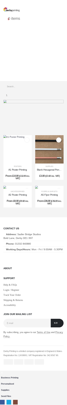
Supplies (49, 166)
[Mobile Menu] (33, 3)
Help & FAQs (10, 285)
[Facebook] (4, 258)
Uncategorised (18, 191)
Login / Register (11, 290)
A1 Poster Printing (17, 169)
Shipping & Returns (13, 300)
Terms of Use (43, 332)
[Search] (59, 86)
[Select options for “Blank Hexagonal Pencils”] (58, 140)
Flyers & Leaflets (49, 191)
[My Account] (5, 15)
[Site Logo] (11, 9)
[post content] (17, 149)
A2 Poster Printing (17, 194)
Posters (17, 166)
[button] (2, 372)
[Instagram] (20, 258)
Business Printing (9, 377)
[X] (12, 258)
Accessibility (9, 305)
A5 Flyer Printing (49, 194)
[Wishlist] (10, 15)
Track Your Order (12, 295)
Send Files (6, 396)
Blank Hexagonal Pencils (49, 169)
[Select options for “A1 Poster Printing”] (27, 140)
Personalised (7, 384)
